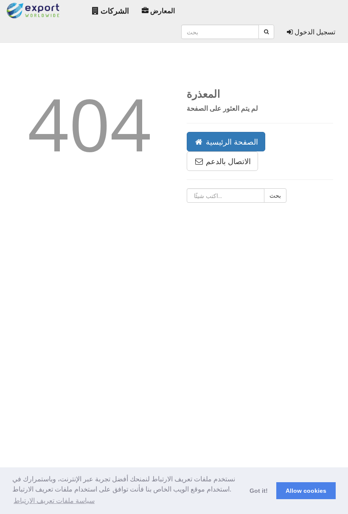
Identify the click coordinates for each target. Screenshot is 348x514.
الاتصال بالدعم (227, 161)
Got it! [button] (259, 490)
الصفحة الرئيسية (231, 142)
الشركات (113, 11)
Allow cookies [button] (306, 490)
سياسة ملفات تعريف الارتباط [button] (54, 500)
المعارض (162, 10)
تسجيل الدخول (314, 31)
